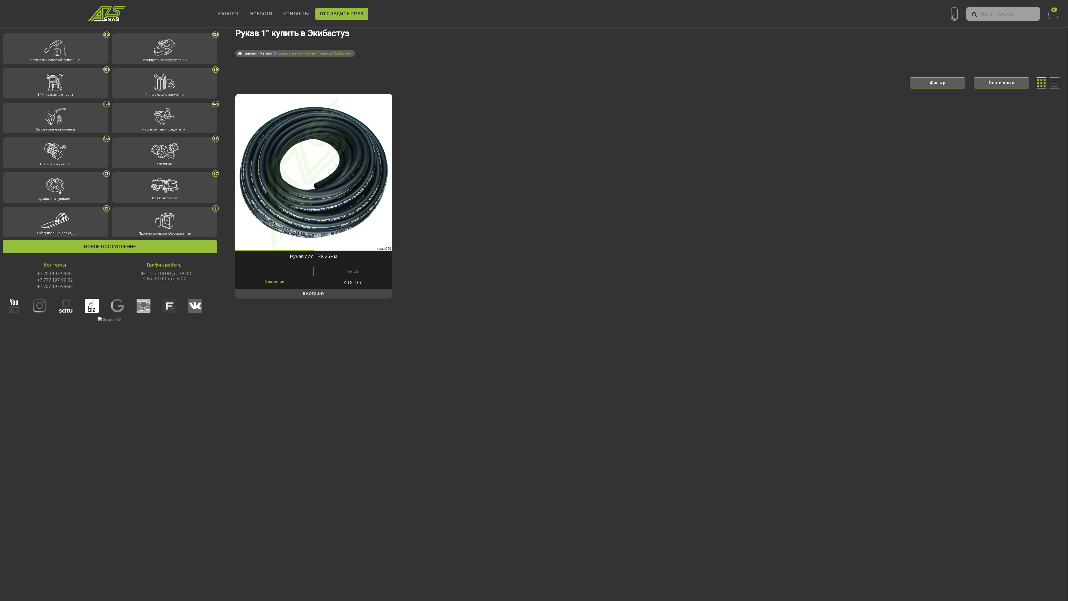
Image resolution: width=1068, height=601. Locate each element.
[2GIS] (149, 306)
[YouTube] (19, 306)
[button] (274, 250)
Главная (250, 53)
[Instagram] (45, 306)
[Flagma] (174, 306)
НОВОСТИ (261, 13)
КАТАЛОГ (228, 13)
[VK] (200, 306)
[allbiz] (97, 306)
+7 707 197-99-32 (55, 286)
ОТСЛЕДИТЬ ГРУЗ (342, 13)
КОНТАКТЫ (296, 13)
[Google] (123, 306)
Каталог (266, 53)
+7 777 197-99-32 (55, 280)
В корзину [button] (313, 294)
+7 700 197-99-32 (55, 273)
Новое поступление (110, 246)
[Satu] (71, 306)
